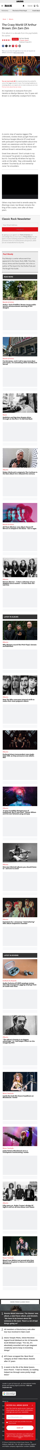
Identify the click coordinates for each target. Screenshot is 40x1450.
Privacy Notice (27, 237)
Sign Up (20, 1428)
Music (4, 19)
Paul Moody (25, 38)
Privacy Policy (26, 1435)
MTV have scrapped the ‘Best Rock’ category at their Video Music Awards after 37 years (19, 1358)
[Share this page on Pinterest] (13, 46)
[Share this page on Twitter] (6, 46)
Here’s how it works (18, 52)
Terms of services (25, 235)
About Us (5, 1401)
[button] (2, 6)
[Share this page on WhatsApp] (10, 46)
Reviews (15, 39)
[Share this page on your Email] (19, 46)
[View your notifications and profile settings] (23, 6)
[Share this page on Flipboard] (16, 46)
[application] (20, 184)
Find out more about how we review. (11, 87)
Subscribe (30, 5)
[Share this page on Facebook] (3, 46)
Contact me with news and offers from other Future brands (20, 1422)
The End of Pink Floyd (19, 11)
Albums (11, 19)
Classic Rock (24, 40)
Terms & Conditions (18, 1436)
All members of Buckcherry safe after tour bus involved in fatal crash (19, 1330)
